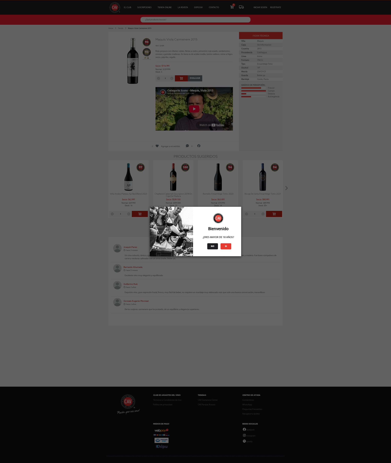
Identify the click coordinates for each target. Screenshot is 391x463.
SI (226, 246)
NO (212, 246)
